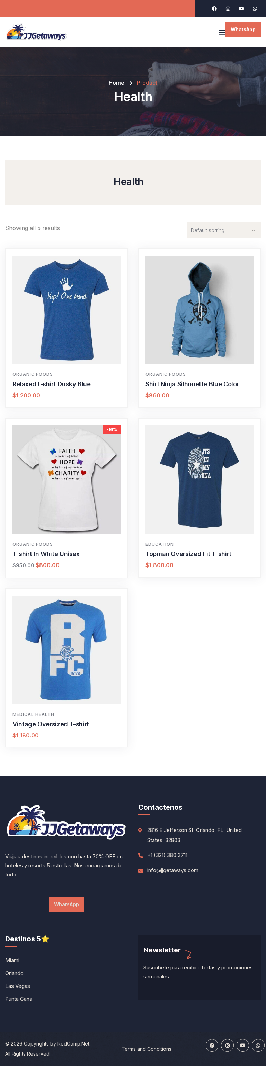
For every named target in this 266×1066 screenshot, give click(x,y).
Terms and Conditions (146, 1049)
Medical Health (33, 714)
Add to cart (70, 351)
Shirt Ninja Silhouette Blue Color (192, 384)
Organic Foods (32, 374)
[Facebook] (214, 8)
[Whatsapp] (254, 8)
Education (159, 544)
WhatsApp (243, 29)
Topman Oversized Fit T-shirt (188, 553)
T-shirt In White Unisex (46, 553)
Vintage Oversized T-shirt (50, 724)
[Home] (36, 32)
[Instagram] (227, 8)
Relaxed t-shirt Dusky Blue (51, 384)
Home (116, 82)
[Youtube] (241, 8)
